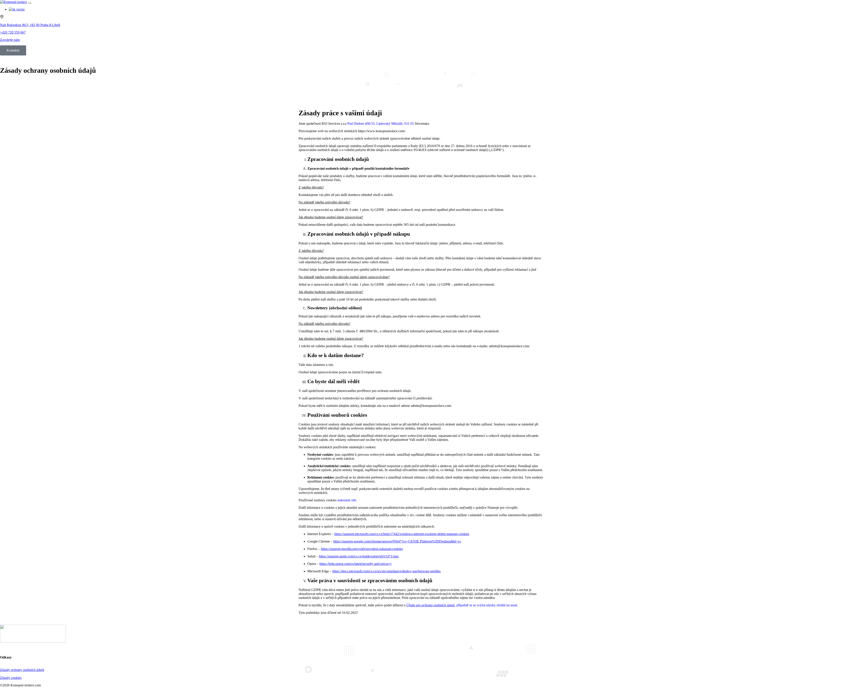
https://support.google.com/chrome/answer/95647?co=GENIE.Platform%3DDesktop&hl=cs (397, 541)
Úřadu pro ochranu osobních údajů (430, 605)
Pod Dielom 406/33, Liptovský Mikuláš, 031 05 (380, 123)
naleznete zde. (347, 500)
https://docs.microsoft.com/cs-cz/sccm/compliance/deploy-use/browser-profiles (386, 571)
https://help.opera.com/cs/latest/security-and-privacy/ (355, 564)
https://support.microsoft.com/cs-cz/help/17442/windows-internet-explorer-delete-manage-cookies (401, 534)
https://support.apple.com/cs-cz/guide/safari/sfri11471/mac (359, 556)
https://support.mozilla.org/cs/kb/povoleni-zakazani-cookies (362, 549)
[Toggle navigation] (29, 3)
